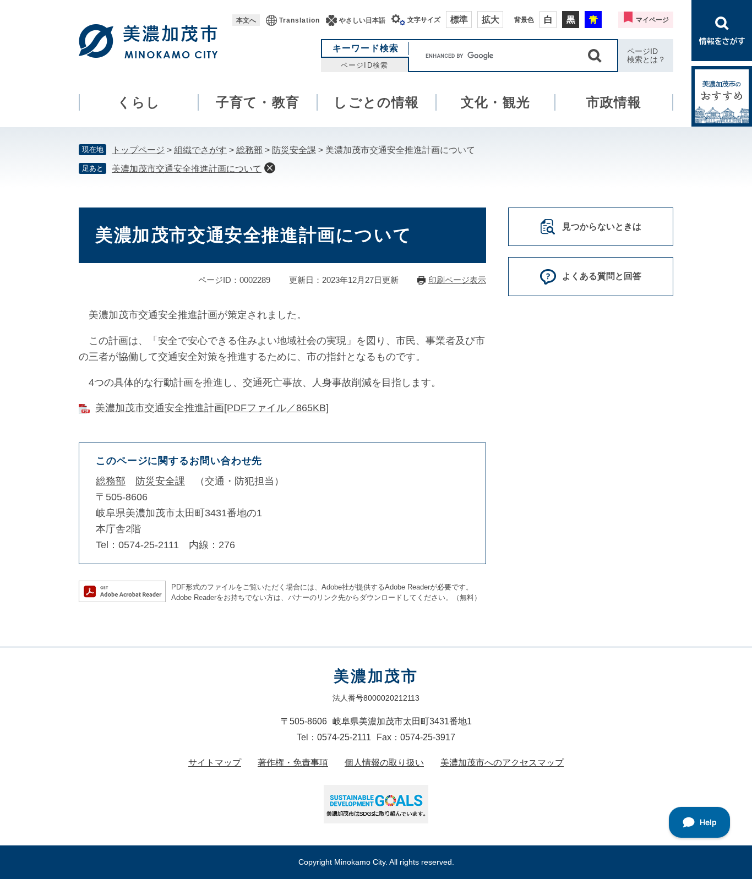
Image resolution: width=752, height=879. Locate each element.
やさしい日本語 (362, 20)
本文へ (246, 20)
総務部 (249, 150)
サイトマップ (214, 762)
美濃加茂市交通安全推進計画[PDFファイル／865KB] (212, 407)
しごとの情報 (376, 102)
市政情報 (614, 102)
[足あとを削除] (269, 167)
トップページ (138, 150)
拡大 (490, 19)
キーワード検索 (366, 48)
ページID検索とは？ (646, 55)
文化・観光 (495, 102)
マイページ (652, 20)
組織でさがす (200, 150)
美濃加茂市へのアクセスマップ (502, 762)
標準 (459, 19)
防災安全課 (294, 150)
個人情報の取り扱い (384, 762)
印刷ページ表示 (457, 280)
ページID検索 (364, 65)
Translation (299, 20)
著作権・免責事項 (293, 762)
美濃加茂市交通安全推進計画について (186, 168)
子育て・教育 (257, 102)
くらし (139, 102)
